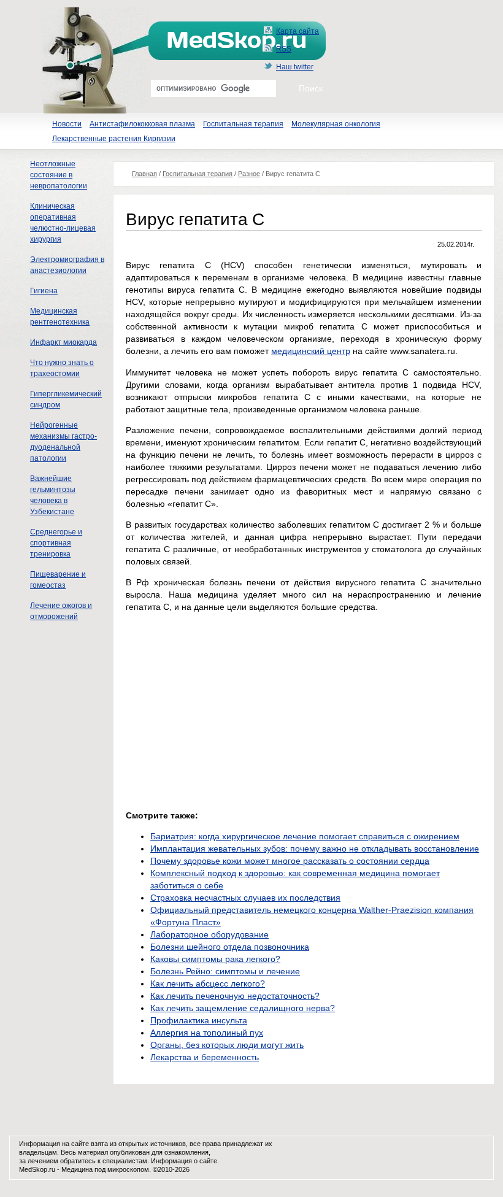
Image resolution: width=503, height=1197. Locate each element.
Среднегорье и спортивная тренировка (56, 543)
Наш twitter (294, 67)
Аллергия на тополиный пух (206, 1032)
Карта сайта (297, 31)
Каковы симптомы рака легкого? (215, 959)
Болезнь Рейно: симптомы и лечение (225, 971)
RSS (283, 49)
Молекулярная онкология (335, 124)
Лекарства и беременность (204, 1057)
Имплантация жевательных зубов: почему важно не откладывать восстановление (314, 848)
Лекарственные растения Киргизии (113, 138)
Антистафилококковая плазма (142, 124)
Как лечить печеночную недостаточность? (235, 996)
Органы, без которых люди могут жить (227, 1045)
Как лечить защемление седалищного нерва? (242, 1008)
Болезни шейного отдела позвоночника (229, 947)
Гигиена (44, 291)
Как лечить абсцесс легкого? (207, 983)
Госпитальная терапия (243, 124)
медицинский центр (310, 351)
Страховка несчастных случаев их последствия (245, 898)
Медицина (77, 1169)
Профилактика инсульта (198, 1020)
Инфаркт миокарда (63, 342)
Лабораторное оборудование (209, 934)
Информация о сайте (184, 1160)
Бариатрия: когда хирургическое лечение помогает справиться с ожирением (304, 836)
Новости (67, 124)
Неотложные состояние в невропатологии (58, 175)
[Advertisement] (229, 708)
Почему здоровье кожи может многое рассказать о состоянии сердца (289, 861)
